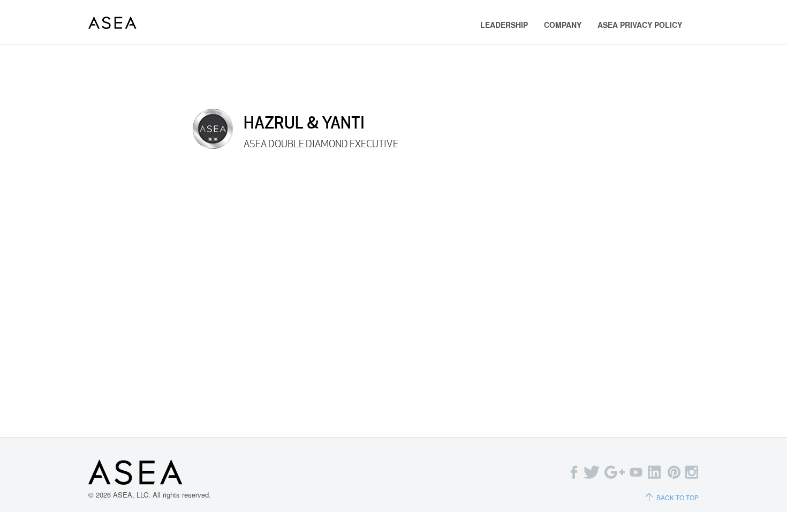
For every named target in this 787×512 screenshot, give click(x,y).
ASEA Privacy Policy (639, 24)
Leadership (504, 24)
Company (562, 24)
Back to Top (677, 497)
